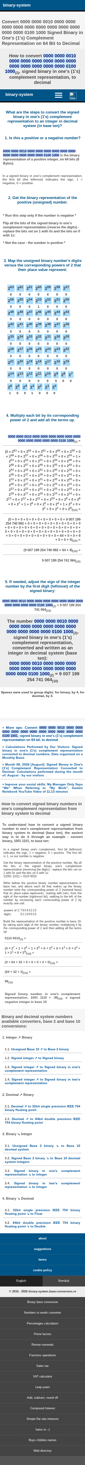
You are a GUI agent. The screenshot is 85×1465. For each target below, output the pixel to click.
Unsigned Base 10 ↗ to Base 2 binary (40, 1049)
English (21, 1280)
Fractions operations (42, 1355)
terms (42, 1259)
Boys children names (42, 1440)
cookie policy (42, 1270)
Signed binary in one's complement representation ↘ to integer (42, 1172)
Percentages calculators (42, 1323)
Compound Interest (42, 1408)
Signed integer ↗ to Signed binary (37, 1058)
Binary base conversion (42, 1302)
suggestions (42, 1249)
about (42, 1238)
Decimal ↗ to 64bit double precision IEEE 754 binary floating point (42, 1120)
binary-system (17, 5)
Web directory (43, 1450)
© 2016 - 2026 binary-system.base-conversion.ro (42, 1291)
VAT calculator (42, 1376)
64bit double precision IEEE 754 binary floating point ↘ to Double (42, 1224)
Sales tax (42, 1366)
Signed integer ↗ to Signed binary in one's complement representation (42, 1068)
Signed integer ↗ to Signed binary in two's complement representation (42, 1081)
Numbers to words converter (42, 1312)
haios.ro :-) (43, 1429)
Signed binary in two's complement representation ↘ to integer (42, 1185)
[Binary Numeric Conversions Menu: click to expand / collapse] (61, 95)
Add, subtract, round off (42, 1397)
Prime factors (42, 1334)
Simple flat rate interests (43, 1419)
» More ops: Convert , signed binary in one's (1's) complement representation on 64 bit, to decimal (42, 734)
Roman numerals (43, 1344)
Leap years (42, 1387)
